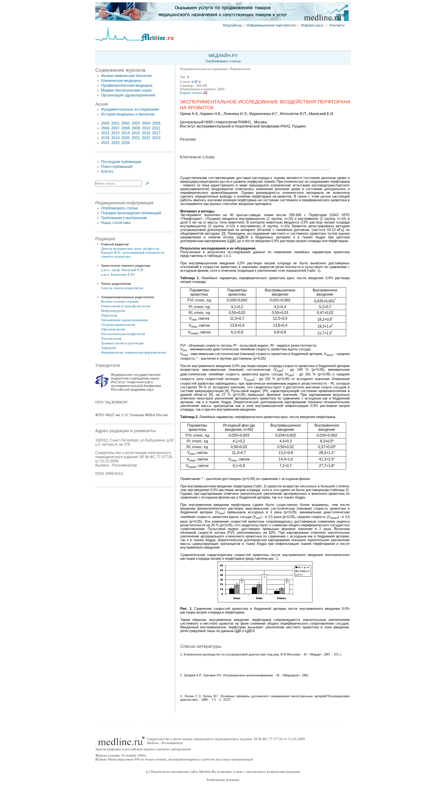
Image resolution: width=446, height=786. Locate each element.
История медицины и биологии (127, 114)
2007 (115, 128)
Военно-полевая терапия (119, 301)
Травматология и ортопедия (122, 343)
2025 (115, 143)
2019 (115, 138)
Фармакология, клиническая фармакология (133, 352)
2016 (146, 133)
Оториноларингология (118, 324)
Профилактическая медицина (126, 85)
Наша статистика (116, 223)
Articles (107, 171)
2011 (156, 128)
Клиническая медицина (121, 81)
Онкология (109, 315)
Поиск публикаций (116, 167)
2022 (146, 138)
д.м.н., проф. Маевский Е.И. (122, 270)
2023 (156, 138)
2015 (136, 133)
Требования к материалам (124, 218)
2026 (125, 143)
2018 (105, 138)
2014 (125, 133)
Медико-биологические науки (126, 90)
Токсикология (111, 338)
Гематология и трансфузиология (125, 306)
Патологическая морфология (123, 334)
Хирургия (108, 348)
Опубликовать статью (223, 61)
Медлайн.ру (232, 25)
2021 (136, 138)
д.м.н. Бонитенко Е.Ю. (118, 274)
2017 (156, 133)
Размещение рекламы (223, 780)
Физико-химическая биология (126, 76)
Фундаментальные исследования (130, 109)
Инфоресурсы (312, 25)
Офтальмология (113, 329)
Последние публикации (121, 162)
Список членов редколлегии (122, 288)
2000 (105, 123)
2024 (105, 143)
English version (191, 93)
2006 (105, 128)
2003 (136, 123)
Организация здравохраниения (128, 95)
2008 (125, 128)
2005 (156, 123)
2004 (146, 123)
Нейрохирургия (113, 311)
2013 (115, 133)
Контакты (337, 25)
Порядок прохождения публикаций (131, 213)
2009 (136, 128)
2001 (115, 123)
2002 (125, 123)
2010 (146, 128)
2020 (125, 138)
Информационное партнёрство (271, 25)
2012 (105, 133)
